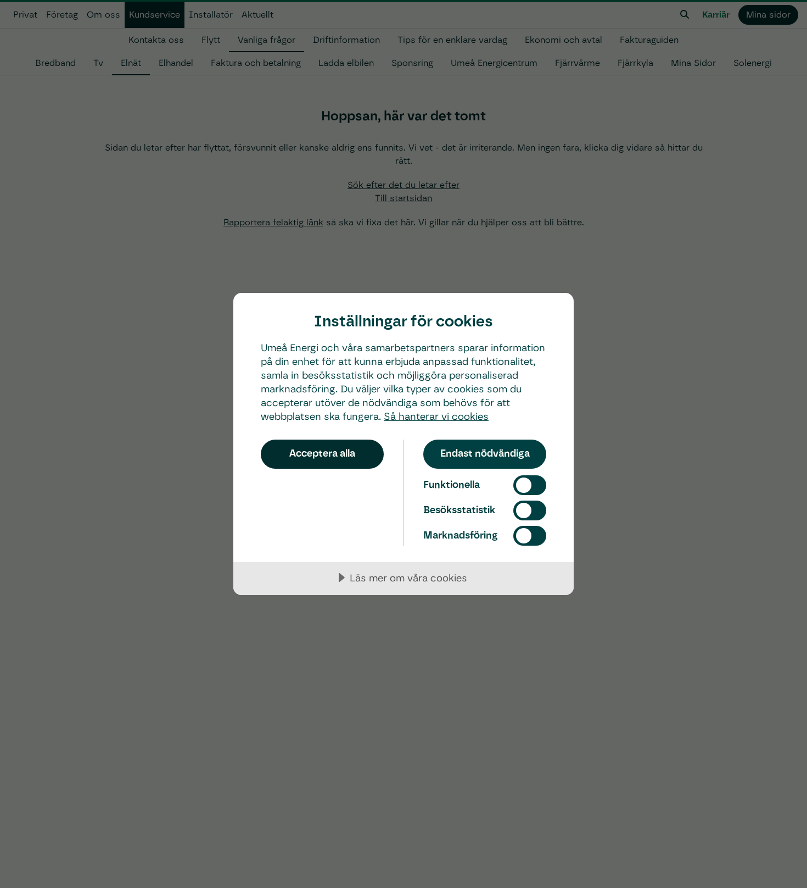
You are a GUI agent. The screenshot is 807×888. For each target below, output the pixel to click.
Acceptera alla (322, 453)
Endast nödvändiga (485, 453)
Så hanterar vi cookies (436, 416)
